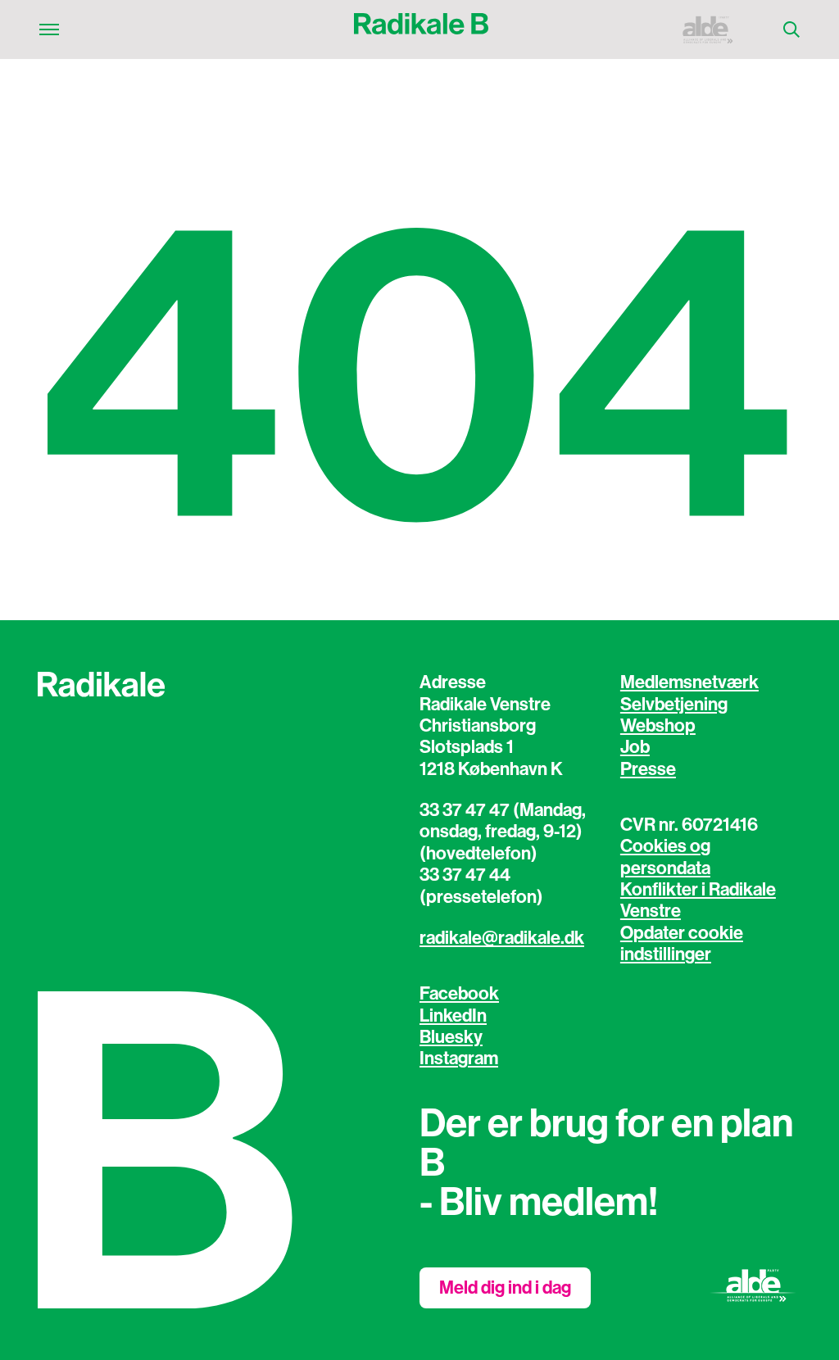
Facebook (459, 993)
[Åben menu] (49, 29)
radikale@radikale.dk (502, 938)
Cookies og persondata (665, 857)
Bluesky (451, 1037)
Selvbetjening (674, 704)
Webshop (658, 726)
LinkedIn (453, 1016)
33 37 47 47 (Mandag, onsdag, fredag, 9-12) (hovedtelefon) (503, 832)
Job (635, 747)
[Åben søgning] (791, 29)
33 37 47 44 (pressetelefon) (481, 885)
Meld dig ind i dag (505, 1288)
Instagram (459, 1058)
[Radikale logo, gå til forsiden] (421, 29)
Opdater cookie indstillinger (681, 944)
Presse (648, 769)
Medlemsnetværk (689, 682)
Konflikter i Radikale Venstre (698, 900)
